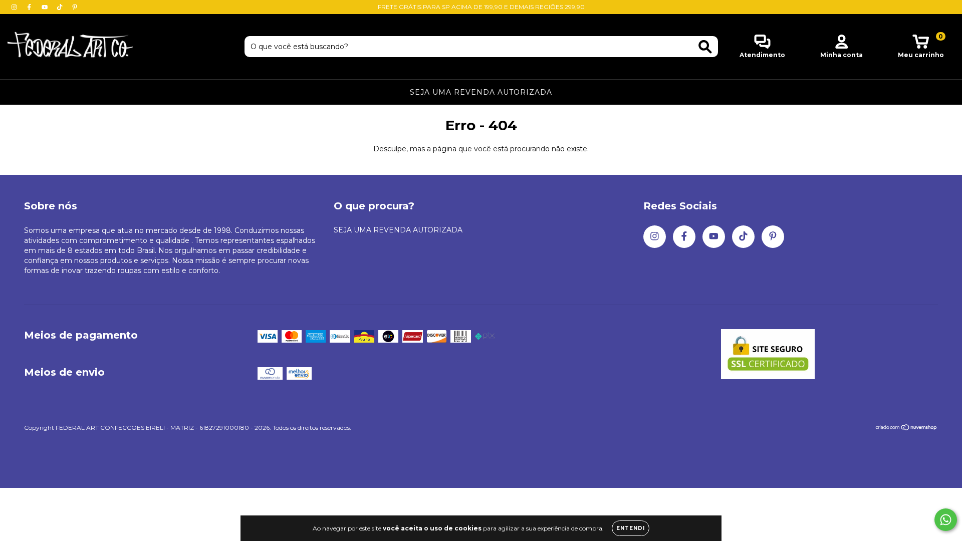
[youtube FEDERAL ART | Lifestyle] (45, 7)
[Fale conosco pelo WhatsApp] (945, 519)
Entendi (630, 528)
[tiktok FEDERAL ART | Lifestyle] (60, 7)
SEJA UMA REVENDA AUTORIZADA (481, 92)
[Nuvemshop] (906, 428)
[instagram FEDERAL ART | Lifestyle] (15, 7)
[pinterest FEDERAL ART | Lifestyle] (74, 7)
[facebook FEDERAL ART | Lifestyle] (30, 7)
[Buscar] (705, 47)
